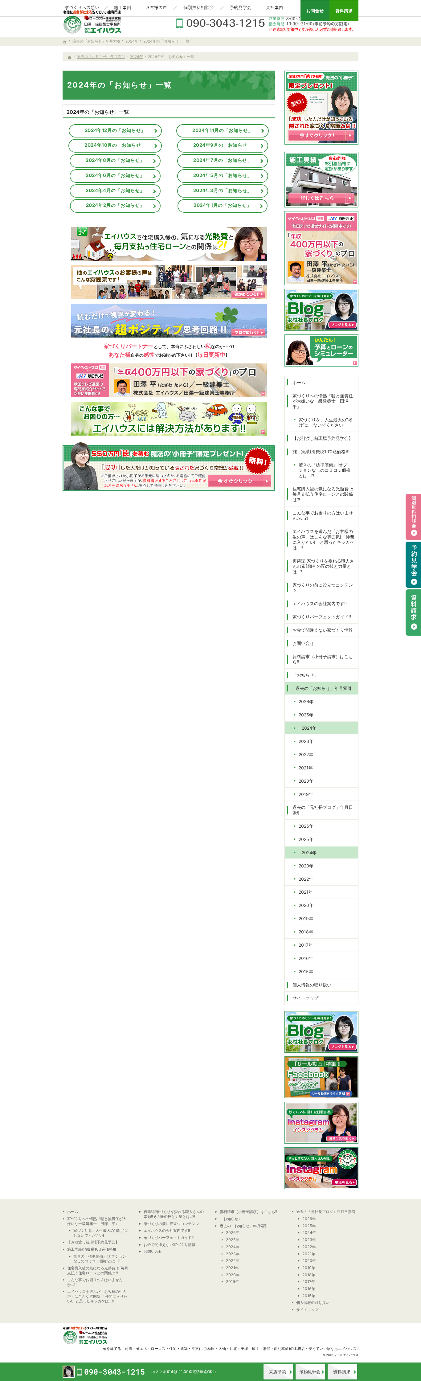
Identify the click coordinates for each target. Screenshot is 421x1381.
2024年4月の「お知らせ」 (115, 190)
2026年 (306, 701)
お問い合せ (303, 643)
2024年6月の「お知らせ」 (115, 175)
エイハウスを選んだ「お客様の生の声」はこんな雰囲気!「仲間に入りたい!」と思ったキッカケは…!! (323, 539)
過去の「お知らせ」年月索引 (324, 688)
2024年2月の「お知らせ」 (115, 205)
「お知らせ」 (305, 675)
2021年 (306, 767)
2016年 (306, 958)
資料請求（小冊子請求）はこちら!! (322, 659)
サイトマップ (305, 998)
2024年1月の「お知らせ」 (222, 205)
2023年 (306, 741)
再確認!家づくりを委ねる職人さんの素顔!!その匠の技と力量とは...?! (323, 566)
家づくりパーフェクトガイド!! (321, 616)
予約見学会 (413, 565)
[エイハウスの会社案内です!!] (275, 8)
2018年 (306, 931)
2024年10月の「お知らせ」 (115, 145)
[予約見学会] (240, 8)
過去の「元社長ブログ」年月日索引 (322, 810)
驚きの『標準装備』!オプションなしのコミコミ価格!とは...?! (325, 470)
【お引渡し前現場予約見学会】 (322, 438)
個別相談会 (413, 517)
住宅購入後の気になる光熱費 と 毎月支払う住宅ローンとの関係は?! (323, 494)
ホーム (298, 382)
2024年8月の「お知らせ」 (115, 160)
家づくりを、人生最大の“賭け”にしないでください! (325, 422)
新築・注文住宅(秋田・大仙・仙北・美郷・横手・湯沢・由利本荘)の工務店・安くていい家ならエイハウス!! (269, 1348)
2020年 (306, 781)
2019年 (306, 794)
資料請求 (342, 1371)
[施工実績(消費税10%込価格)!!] (121, 8)
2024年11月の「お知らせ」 (222, 130)
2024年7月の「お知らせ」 (222, 160)
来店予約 (278, 1371)
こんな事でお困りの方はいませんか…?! (322, 515)
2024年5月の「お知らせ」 (222, 175)
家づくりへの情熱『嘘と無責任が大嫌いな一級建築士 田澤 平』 (322, 401)
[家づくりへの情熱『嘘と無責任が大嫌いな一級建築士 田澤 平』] (83, 8)
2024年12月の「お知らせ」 (115, 130)
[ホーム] (69, 57)
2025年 (306, 714)
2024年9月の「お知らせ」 (222, 145)
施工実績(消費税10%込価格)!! (320, 451)
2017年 (306, 945)
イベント (310, 1371)
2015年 (306, 971)
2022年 (306, 754)
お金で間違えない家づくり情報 (322, 630)
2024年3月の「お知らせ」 (222, 190)
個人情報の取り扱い (311, 984)
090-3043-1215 (266, 23)
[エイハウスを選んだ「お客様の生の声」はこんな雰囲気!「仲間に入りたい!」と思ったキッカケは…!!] (156, 8)
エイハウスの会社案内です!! (319, 603)
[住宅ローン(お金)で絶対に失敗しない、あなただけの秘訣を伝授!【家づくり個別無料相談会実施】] (198, 8)
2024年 (309, 728)
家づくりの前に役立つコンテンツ (322, 587)
